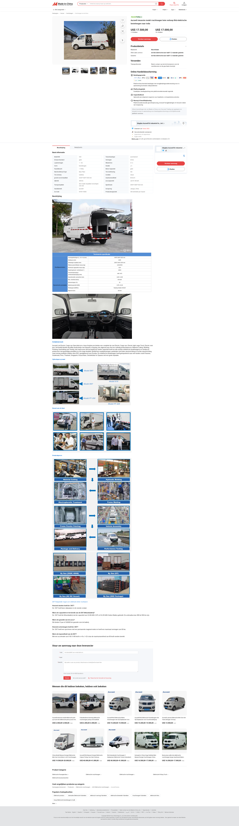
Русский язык (100, 812)
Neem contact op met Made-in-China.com (130, 810)
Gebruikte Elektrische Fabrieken (77, 795)
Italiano (108, 812)
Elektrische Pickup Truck (160, 774)
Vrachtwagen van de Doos (81, 13)
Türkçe (154, 812)
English (74, 812)
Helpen (165, 9)
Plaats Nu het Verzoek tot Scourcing (99, 678)
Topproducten (146, 810)
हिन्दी (143, 812)
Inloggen (184, 5)
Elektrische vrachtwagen (93, 774)
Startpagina (55, 13)
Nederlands (121, 812)
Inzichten (154, 810)
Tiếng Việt (160, 812)
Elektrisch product (59, 795)
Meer (53, 803)
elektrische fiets (154, 795)
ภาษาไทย (148, 812)
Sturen (67, 678)
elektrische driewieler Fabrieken (120, 795)
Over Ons (85, 810)
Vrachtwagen (69, 13)
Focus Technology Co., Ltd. (117, 815)
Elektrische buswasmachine (60, 778)
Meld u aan (135, 139)
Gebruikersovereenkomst (103, 810)
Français (93, 812)
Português (86, 812)
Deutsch (114, 812)
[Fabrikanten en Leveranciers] (62, 4)
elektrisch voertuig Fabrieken (98, 795)
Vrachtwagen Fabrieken (139, 795)
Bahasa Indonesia (169, 812)
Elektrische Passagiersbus (59, 774)
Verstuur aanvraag (144, 39)
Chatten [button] (174, 39)
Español (80, 812)
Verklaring (92, 810)
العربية (127, 812)
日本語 (138, 812)
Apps (172, 9)
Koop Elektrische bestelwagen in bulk (64, 800)
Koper (154, 9)
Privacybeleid (114, 810)
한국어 (132, 812)
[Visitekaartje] (184, 155)
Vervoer (62, 13)
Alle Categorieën (59, 9)
